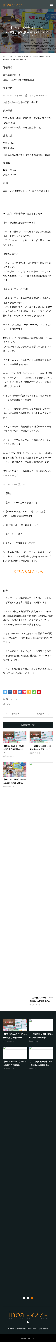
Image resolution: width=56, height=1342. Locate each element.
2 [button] (28, 1298)
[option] (28, 1044)
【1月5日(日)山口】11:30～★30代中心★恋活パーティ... (14, 749)
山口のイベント (34, 1041)
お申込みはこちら (28, 571)
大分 (8, 704)
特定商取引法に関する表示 (26, 1328)
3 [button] (32, 1298)
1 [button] (24, 1298)
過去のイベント (28, 35)
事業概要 (11, 1328)
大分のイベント (8, 1041)
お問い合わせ (43, 1328)
